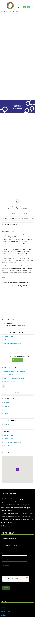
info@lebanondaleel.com (11, 538)
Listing (3, 615)
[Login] (24, 7)
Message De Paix (9, 323)
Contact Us (5, 611)
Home (3, 607)
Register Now (5, 526)
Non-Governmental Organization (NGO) (16, 325)
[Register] (28, 7)
